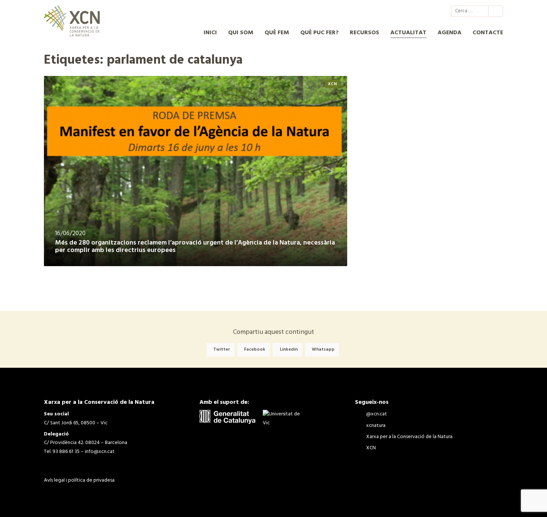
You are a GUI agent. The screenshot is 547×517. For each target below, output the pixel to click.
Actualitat (408, 33)
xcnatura (403, 11)
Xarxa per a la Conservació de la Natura (416, 11)
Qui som (240, 33)
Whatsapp (323, 349)
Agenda (449, 33)
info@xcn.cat (100, 451)
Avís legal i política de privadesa (79, 480)
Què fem (277, 33)
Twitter (221, 349)
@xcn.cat (389, 11)
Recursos (364, 33)
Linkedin (289, 349)
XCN (429, 11)
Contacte (488, 33)
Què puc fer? (319, 33)
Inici (210, 33)
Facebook (254, 349)
